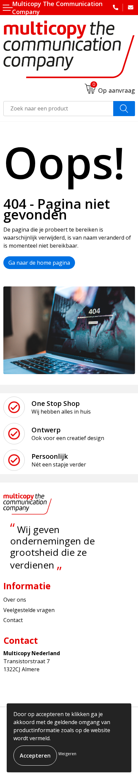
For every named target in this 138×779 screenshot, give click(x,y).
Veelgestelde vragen (29, 610)
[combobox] (58, 108)
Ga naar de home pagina (39, 262)
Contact (13, 620)
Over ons (14, 599)
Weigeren (67, 754)
